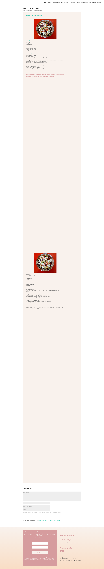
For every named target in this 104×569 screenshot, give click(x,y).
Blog (90, 2)
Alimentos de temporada (32, 10)
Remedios (73, 2)
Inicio (45, 2)
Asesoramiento (84, 2)
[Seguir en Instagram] (61, 551)
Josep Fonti (73, 558)
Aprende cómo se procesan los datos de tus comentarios (49, 520)
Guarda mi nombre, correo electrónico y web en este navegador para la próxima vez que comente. (42, 512)
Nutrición (66, 2)
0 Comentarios (39, 10)
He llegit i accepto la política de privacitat (40, 549)
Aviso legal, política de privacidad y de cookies (70, 560)
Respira (78, 2)
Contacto (94, 2)
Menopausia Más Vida (57, 2)
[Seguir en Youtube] (63, 551)
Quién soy (49, 2)
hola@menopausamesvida (71, 542)
